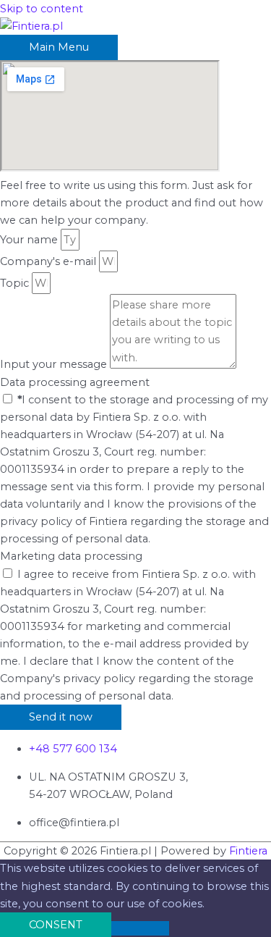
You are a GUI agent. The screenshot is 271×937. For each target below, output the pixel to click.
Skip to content (41, 8)
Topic (16, 283)
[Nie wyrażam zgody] (140, 928)
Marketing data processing (71, 556)
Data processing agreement (75, 382)
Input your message (55, 364)
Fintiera (248, 850)
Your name (30, 239)
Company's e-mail (49, 261)
